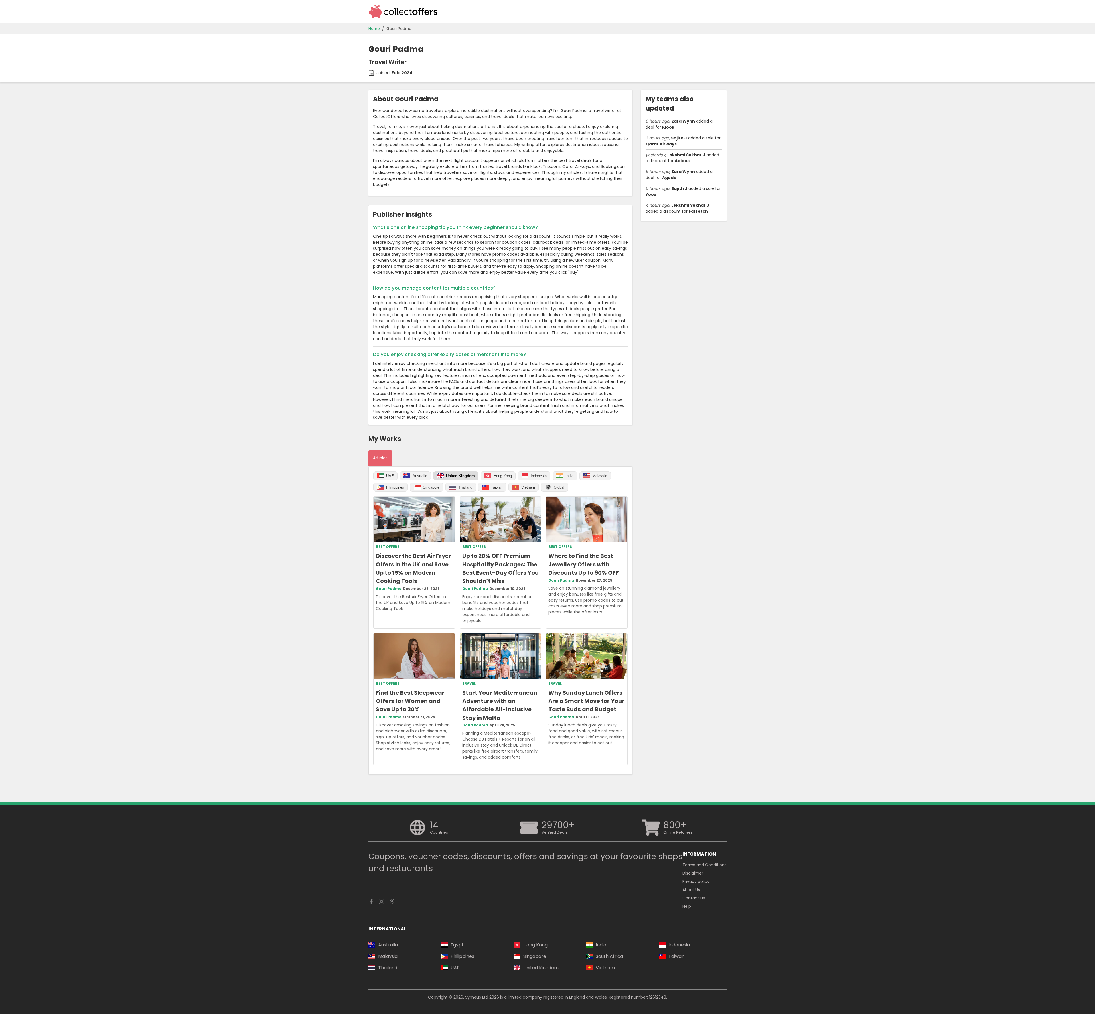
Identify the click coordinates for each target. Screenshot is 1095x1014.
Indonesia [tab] (539, 476)
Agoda (669, 177)
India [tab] (569, 476)
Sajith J (679, 138)
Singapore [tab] (431, 487)
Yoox (651, 194)
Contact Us (693, 898)
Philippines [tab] (395, 487)
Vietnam (605, 967)
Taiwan (676, 956)
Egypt (457, 945)
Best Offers (388, 546)
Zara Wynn (683, 121)
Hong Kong (535, 945)
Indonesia (679, 945)
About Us (691, 890)
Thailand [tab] (465, 487)
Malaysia (388, 956)
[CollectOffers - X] (392, 903)
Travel (469, 683)
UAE (455, 967)
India (601, 945)
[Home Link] (403, 12)
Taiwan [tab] (496, 487)
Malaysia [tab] (599, 476)
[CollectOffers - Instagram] (381, 903)
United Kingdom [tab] (460, 476)
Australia (388, 945)
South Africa (609, 956)
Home (374, 28)
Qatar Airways (661, 144)
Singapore (534, 956)
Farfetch (698, 211)
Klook (668, 127)
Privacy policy (695, 881)
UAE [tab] (390, 476)
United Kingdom (541, 967)
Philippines (462, 956)
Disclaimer (692, 873)
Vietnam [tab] (528, 487)
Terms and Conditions (704, 865)
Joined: (394, 73)
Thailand (387, 967)
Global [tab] (559, 487)
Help (686, 906)
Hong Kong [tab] (503, 476)
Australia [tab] (420, 476)
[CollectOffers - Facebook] (371, 903)
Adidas (682, 161)
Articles (380, 458)
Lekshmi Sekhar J (686, 155)
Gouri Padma (398, 28)
